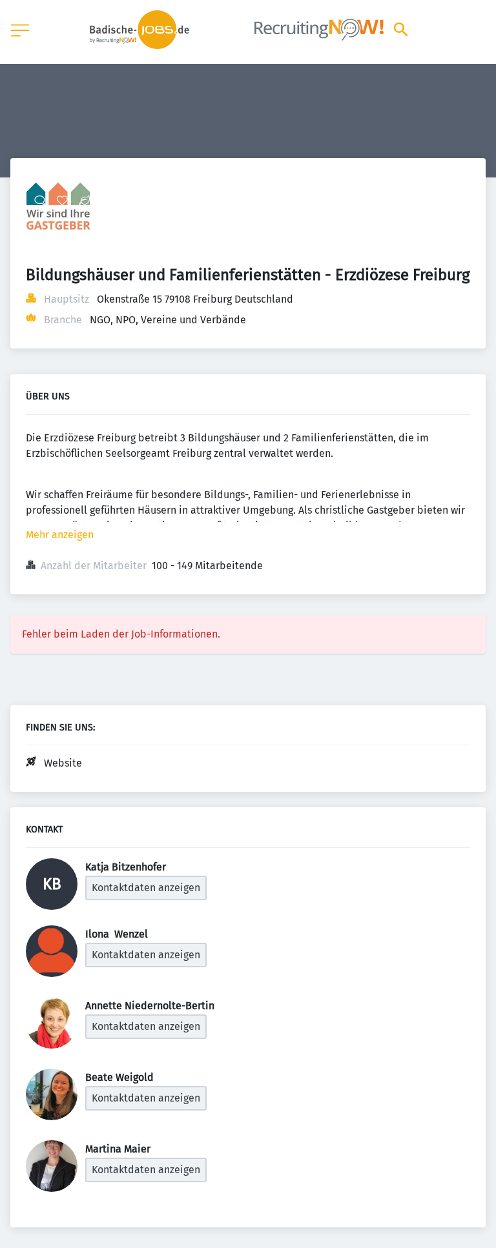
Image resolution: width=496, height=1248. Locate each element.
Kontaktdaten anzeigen (146, 887)
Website (63, 763)
